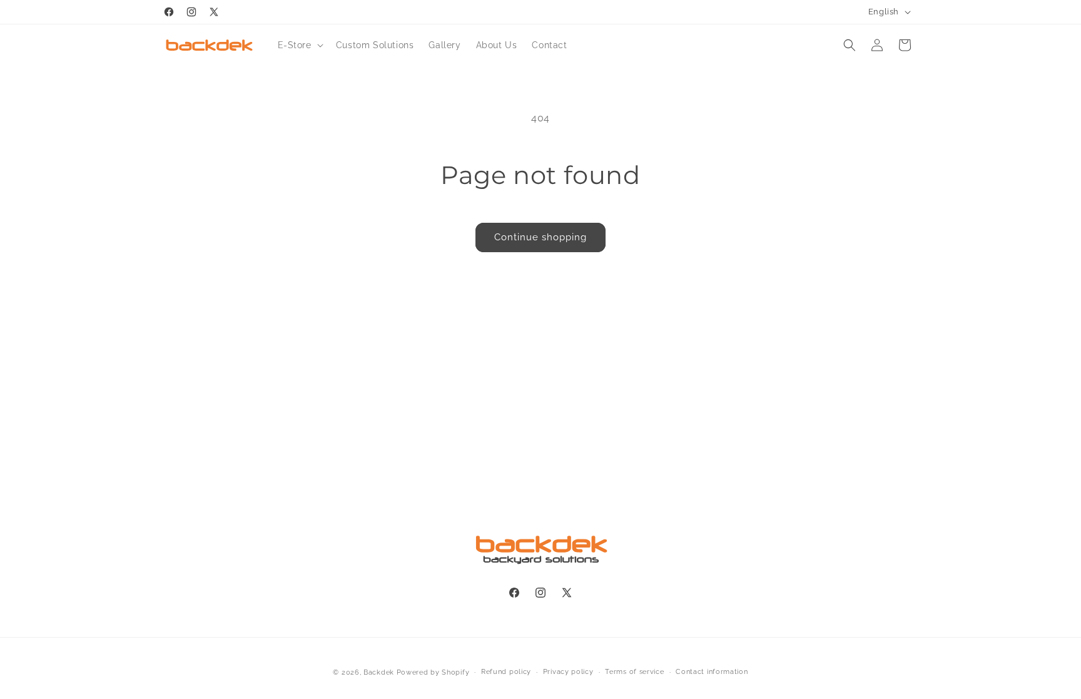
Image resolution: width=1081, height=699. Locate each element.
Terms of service (634, 672)
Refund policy (506, 672)
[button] (299, 45)
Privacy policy (568, 672)
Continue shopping (540, 237)
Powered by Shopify (433, 672)
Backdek (378, 672)
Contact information (712, 672)
